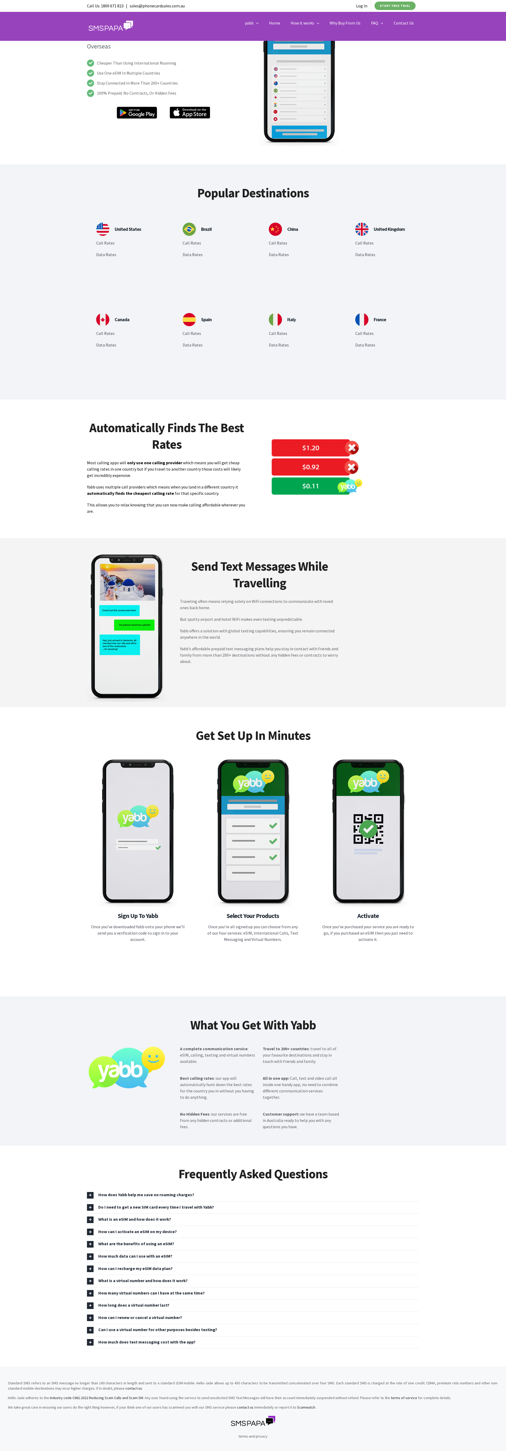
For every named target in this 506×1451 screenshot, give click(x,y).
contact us (133, 1388)
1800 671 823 (112, 5)
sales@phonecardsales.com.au (157, 5)
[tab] (253, 1195)
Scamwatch (306, 1407)
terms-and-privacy (253, 1436)
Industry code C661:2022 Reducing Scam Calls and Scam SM (96, 1397)
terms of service (404, 1397)
